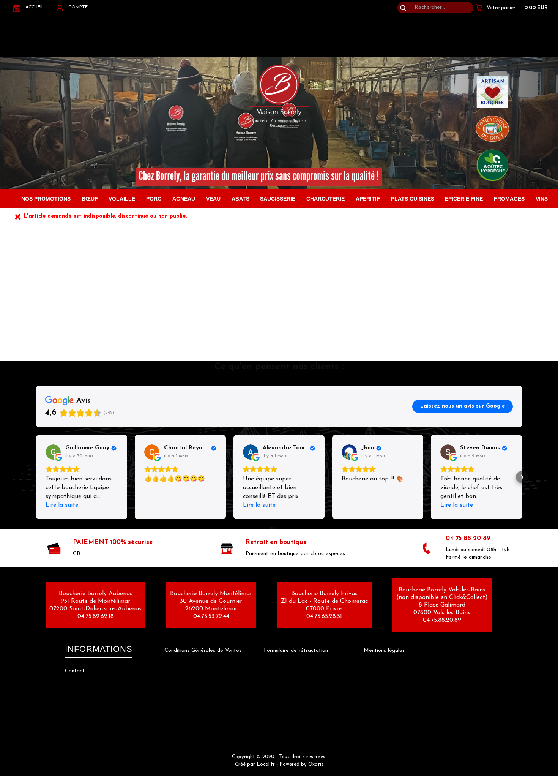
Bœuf (90, 199)
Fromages (509, 199)
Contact (75, 671)
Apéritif (368, 199)
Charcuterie (325, 199)
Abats (240, 199)
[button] (36, 477)
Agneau (183, 199)
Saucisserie (277, 199)
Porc (153, 199)
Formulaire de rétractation (296, 650)
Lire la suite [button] (62, 505)
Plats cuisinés (412, 199)
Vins (542, 199)
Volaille (122, 199)
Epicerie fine (464, 199)
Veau (213, 199)
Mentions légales (384, 650)
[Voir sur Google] (53, 452)
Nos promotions (46, 199)
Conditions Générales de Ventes (202, 650)
